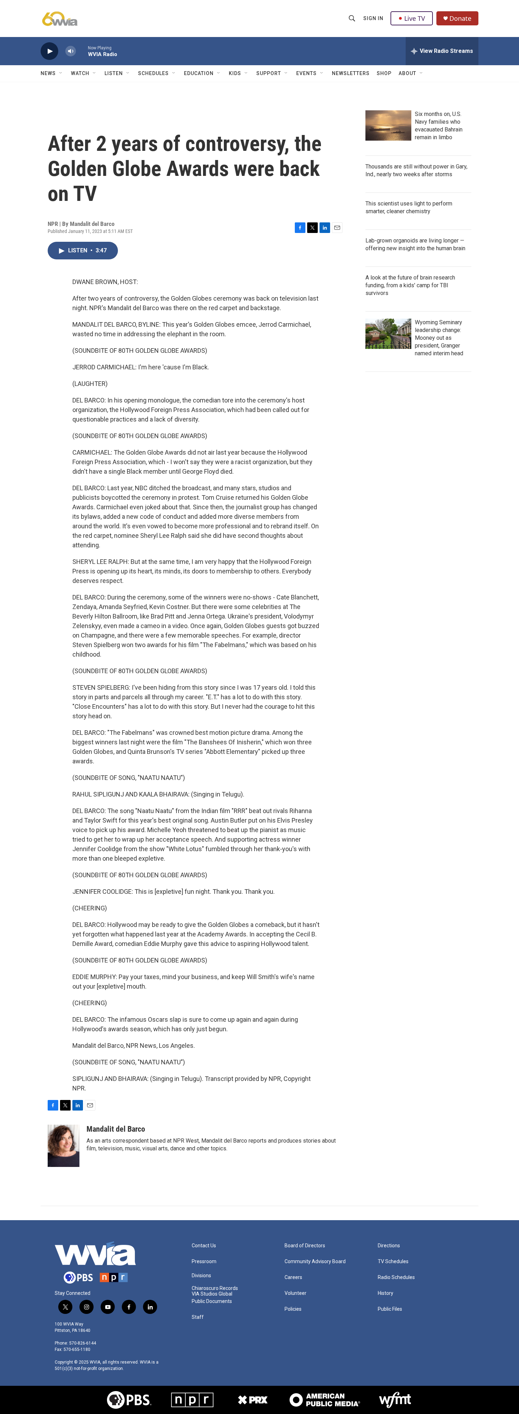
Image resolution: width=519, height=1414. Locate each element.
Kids (235, 73)
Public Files (390, 1309)
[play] (49, 51)
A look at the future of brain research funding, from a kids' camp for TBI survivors (410, 285)
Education (199, 73)
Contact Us (204, 1245)
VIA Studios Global (212, 1294)
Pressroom (204, 1261)
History (385, 1293)
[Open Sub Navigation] (61, 73)
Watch (80, 73)
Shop (384, 73)
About (407, 73)
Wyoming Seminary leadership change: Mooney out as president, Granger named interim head (439, 338)
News (48, 73)
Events (306, 73)
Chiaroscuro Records (215, 1288)
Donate (460, 18)
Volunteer (295, 1293)
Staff (198, 1317)
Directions (389, 1245)
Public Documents (212, 1301)
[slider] (82, 51)
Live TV (414, 18)
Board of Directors (305, 1245)
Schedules (153, 73)
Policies (293, 1309)
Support (268, 73)
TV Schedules (393, 1261)
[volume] (71, 51)
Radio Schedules (396, 1277)
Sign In (373, 18)
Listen (114, 73)
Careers (293, 1277)
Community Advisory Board (315, 1261)
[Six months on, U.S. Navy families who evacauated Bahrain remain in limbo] (388, 125)
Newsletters (351, 73)
